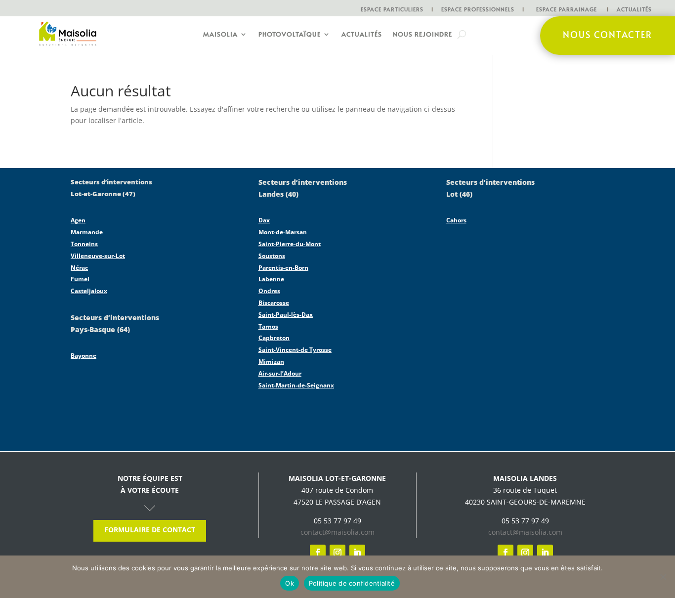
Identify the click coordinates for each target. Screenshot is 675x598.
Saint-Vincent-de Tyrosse (295, 349)
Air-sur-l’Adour (279, 373)
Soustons (271, 256)
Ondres (269, 291)
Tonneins (84, 244)
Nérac (79, 267)
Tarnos (268, 326)
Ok (289, 583)
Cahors (456, 220)
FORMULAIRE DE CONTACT (149, 529)
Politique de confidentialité (352, 583)
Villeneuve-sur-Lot (98, 256)
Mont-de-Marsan (282, 232)
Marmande (87, 232)
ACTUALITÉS (634, 9)
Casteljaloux (89, 291)
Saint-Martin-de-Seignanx (296, 385)
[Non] (663, 577)
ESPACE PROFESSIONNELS (477, 9)
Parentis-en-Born (283, 267)
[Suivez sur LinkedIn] (357, 552)
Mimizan (271, 361)
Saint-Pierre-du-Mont (289, 244)
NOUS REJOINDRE (422, 35)
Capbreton (274, 338)
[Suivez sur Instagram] (337, 552)
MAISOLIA (220, 35)
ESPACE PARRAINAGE (566, 9)
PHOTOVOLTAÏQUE (289, 35)
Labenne (271, 279)
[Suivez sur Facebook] (318, 552)
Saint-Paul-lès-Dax (285, 314)
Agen (78, 220)
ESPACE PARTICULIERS (392, 9)
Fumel (80, 279)
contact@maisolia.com (337, 532)
